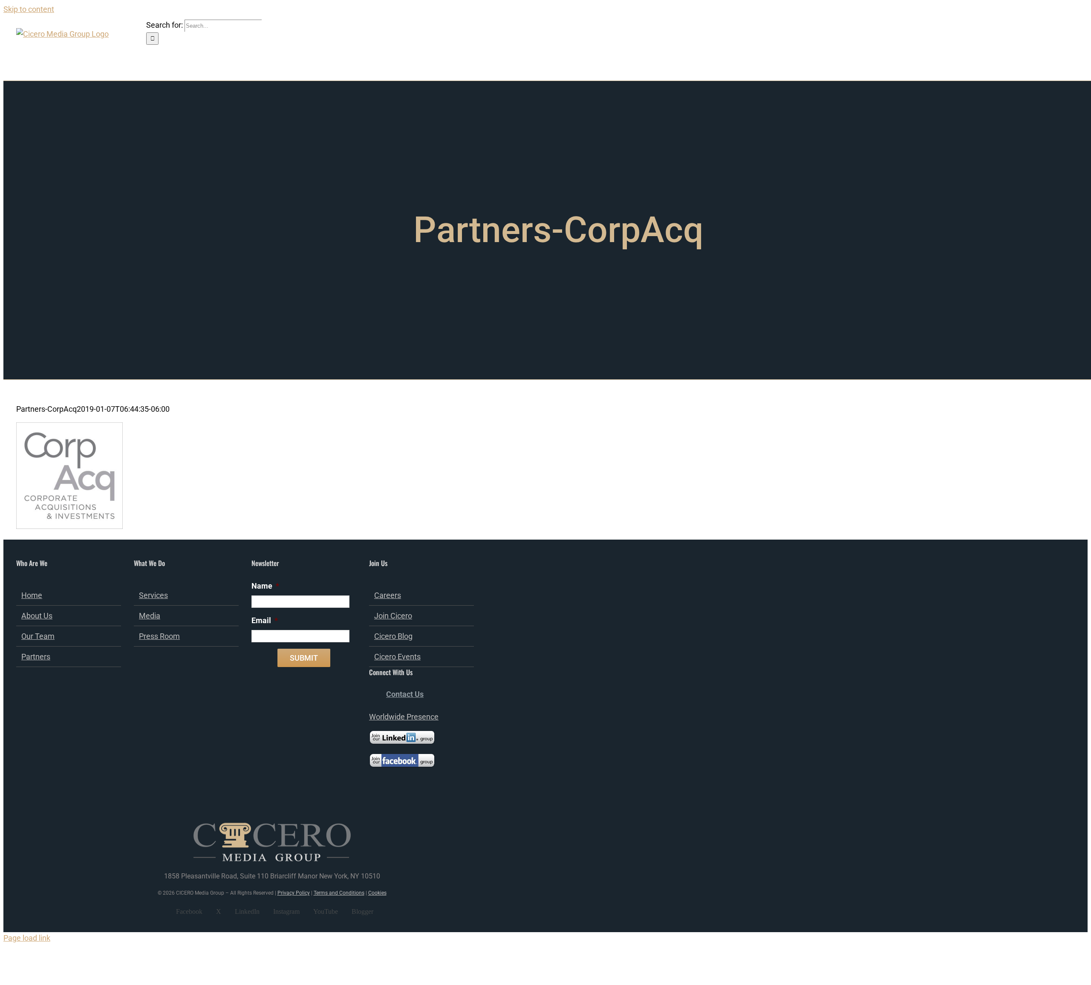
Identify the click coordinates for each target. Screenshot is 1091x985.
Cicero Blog (393, 636)
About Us (36, 615)
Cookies (377, 893)
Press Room (159, 636)
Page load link (26, 937)
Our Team (38, 636)
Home (31, 595)
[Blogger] (429, 799)
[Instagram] (406, 799)
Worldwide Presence (404, 716)
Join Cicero (393, 615)
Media (149, 615)
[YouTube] (417, 799)
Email (264, 620)
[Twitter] (383, 799)
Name (265, 585)
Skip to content (28, 9)
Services (153, 595)
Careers (387, 595)
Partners (35, 656)
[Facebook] (371, 799)
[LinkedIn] (394, 799)
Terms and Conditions (339, 893)
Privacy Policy (293, 893)
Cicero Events (397, 656)
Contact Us (405, 694)
